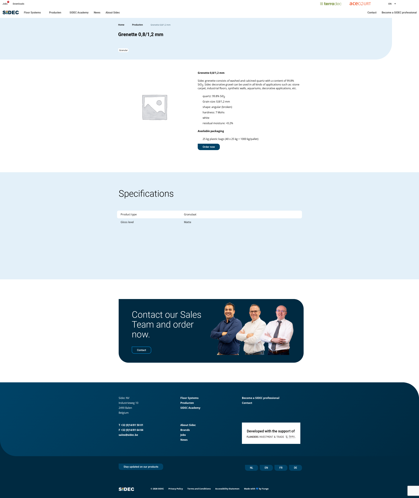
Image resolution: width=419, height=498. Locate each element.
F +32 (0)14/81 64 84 (131, 430)
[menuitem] (393, 4)
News (97, 12)
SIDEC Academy (79, 12)
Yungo (265, 488)
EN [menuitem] (390, 3)
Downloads (18, 3)
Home (121, 24)
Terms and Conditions (199, 488)
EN (266, 467)
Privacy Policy (175, 488)
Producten (55, 12)
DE (295, 467)
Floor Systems (32, 12)
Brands (185, 430)
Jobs (5, 3)
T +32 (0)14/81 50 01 (131, 425)
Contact (371, 12)
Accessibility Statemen (227, 488)
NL (251, 467)
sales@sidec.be (128, 435)
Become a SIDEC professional (399, 12)
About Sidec (113, 12)
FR (280, 467)
